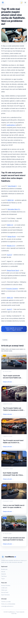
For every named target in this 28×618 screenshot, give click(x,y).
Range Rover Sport (13, 270)
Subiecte (3, 574)
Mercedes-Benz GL (13, 209)
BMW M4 (10, 200)
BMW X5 (10, 225)
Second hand (4, 592)
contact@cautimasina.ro (7, 606)
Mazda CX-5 (11, 245)
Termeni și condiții (6, 601)
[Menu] (25, 2)
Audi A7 (9, 309)
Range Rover (11, 236)
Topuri (3, 578)
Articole (3, 571)
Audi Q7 (9, 255)
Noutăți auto (4, 569)
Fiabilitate (4, 339)
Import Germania (5, 594)
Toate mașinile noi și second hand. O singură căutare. (14, 329)
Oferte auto (4, 590)
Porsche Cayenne (12, 288)
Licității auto (4, 587)
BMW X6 (10, 297)
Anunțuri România (5, 585)
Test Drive (4, 576)
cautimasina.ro (11, 125)
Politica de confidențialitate (8, 604)
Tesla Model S (12, 186)
